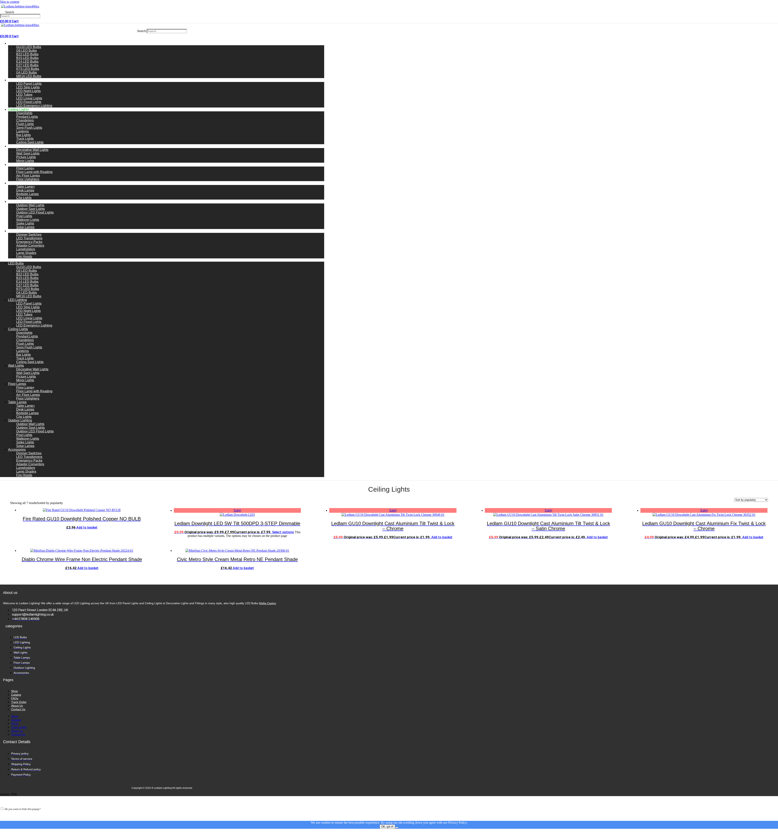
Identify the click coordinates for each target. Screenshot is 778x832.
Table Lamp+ (25, 186)
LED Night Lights (28, 91)
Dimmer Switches (29, 234)
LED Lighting (17, 80)
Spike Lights (25, 223)
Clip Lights (24, 197)
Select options (283, 532)
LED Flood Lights (28, 102)
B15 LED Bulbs (27, 58)
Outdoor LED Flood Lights (35, 212)
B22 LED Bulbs (27, 54)
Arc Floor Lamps (28, 175)
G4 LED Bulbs (26, 72)
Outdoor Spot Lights (30, 209)
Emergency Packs (29, 242)
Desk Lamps (25, 190)
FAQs (14, 698)
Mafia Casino (267, 603)
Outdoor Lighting (21, 201)
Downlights (24, 113)
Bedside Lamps (27, 194)
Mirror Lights (25, 160)
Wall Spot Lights (28, 153)
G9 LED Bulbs (26, 50)
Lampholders (25, 249)
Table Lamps (17, 183)
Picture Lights (26, 157)
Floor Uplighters (27, 179)
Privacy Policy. (457, 822)
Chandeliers (25, 120)
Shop (14, 691)
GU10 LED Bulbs (28, 47)
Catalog (16, 694)
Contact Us (18, 709)
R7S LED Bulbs (27, 69)
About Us (17, 705)
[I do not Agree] (396, 827)
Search (9, 12)
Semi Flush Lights (29, 127)
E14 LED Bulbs (27, 61)
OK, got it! (387, 826)
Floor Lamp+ (25, 168)
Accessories (17, 231)
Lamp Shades (26, 253)
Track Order (19, 702)
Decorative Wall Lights (32, 150)
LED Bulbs (15, 43)
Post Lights (24, 216)
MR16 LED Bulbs (28, 76)
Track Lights (25, 138)
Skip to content (9, 1)
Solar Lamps (25, 227)
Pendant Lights (27, 116)
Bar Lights (23, 135)
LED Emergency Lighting (34, 105)
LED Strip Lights (28, 87)
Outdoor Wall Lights (30, 205)
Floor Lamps (17, 165)
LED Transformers (29, 238)
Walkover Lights (27, 219)
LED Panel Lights (29, 83)
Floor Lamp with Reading (34, 172)
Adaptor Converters (30, 245)
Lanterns (22, 131)
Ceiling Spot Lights (30, 142)
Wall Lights (16, 146)
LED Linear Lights (29, 98)
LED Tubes (24, 94)
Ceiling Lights (18, 109)
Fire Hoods (24, 256)
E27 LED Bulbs (27, 65)
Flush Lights (25, 124)
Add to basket (86, 527)
